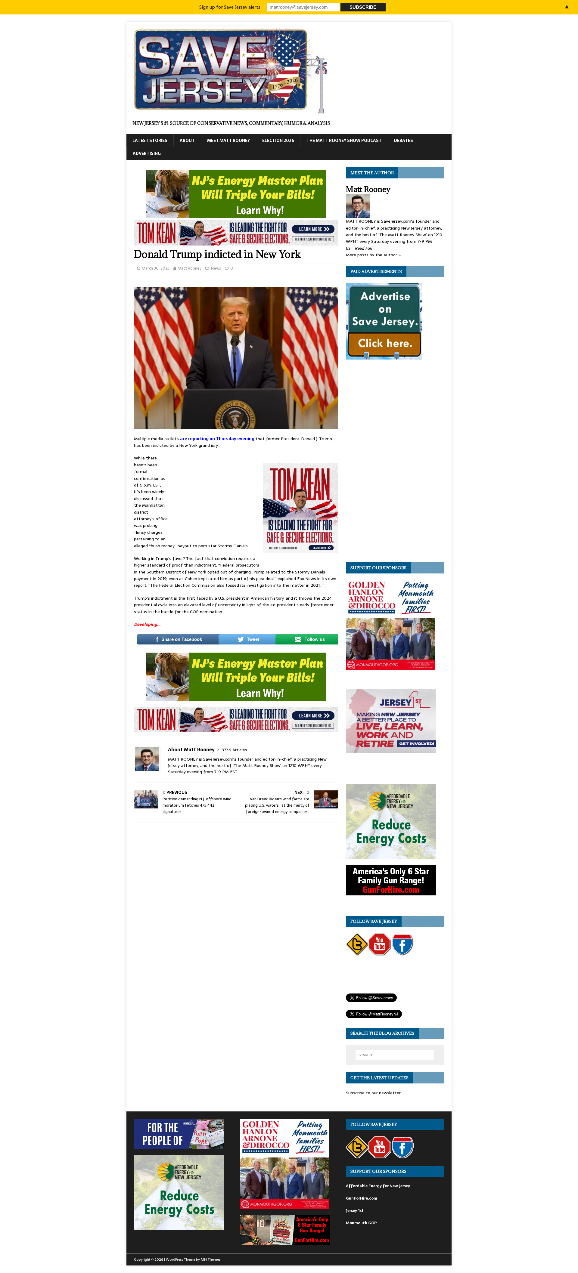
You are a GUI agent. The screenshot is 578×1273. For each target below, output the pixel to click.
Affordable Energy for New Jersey (378, 1186)
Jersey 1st (355, 1210)
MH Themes (210, 1259)
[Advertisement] (215, 494)
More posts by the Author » (373, 255)
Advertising (147, 153)
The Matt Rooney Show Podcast (344, 140)
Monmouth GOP (361, 1223)
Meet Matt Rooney (228, 140)
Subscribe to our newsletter (373, 1092)
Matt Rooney (189, 268)
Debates (403, 140)
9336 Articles (234, 749)
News (216, 268)
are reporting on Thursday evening (217, 438)
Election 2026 (278, 140)
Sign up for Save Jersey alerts (229, 7)
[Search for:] (395, 1055)
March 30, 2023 (155, 268)
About (187, 140)
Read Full (363, 248)
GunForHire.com (361, 1198)
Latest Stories (149, 140)
